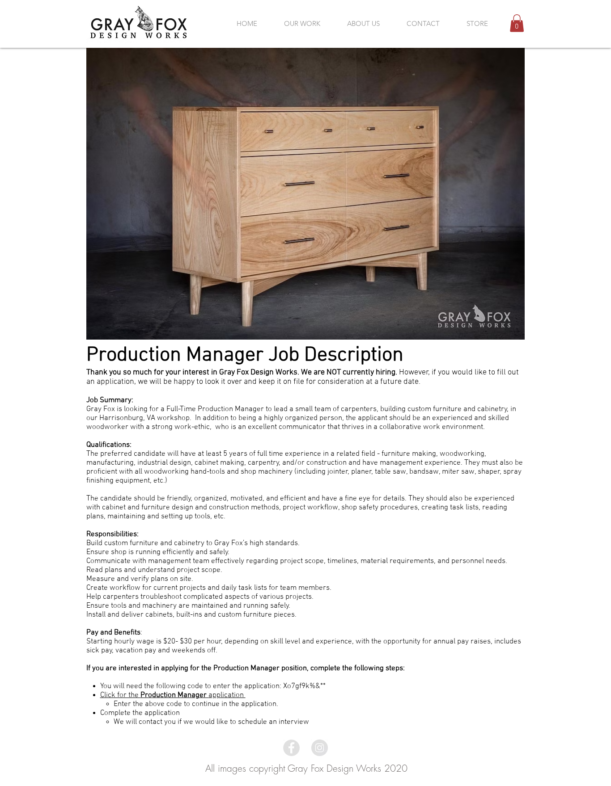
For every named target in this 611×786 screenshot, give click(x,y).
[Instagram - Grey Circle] (319, 748)
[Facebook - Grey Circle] (291, 748)
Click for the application (173, 695)
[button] (516, 23)
